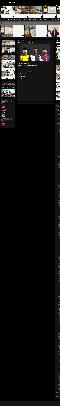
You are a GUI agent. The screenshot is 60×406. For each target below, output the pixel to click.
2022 (58, 110)
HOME (3, 19)
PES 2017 (34, 19)
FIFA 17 (56, 21)
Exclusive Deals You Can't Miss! (4, 45)
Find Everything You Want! (47, 14)
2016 (58, 396)
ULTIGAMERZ (8, 2)
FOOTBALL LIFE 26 (50, 21)
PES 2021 (15, 19)
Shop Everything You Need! (6, 14)
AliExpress (3, 52)
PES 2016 (16, 21)
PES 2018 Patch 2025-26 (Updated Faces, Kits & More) (9, 119)
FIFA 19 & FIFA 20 (50, 19)
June (58, 122)
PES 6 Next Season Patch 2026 (9, 114)
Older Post (51, 103)
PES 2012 (11, 21)
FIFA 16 (16, 22)
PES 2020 (20, 19)
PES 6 (30, 19)
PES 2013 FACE (24, 73)
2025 (58, 106)
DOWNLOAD (20, 69)
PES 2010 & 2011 (5, 21)
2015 (58, 397)
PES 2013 (44, 19)
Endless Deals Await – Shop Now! (20, 14)
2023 (58, 109)
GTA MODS (4, 22)
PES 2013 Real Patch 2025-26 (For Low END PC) (9, 105)
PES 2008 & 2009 (30, 21)
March (59, 388)
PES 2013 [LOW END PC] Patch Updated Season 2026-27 (9, 123)
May (58, 123)
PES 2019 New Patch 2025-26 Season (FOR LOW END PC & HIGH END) (9, 101)
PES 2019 (25, 19)
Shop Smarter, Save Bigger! (10, 51)
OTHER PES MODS (23, 21)
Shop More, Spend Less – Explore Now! (35, 14)
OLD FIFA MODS (10, 22)
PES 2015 (36, 21)
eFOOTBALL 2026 (9, 19)
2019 (58, 392)
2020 (58, 113)
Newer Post (20, 103)
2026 (58, 105)
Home (35, 103)
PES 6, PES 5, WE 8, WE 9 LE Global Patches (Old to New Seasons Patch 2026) (8, 84)
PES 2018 (39, 19)
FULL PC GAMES (42, 21)
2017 (58, 395)
